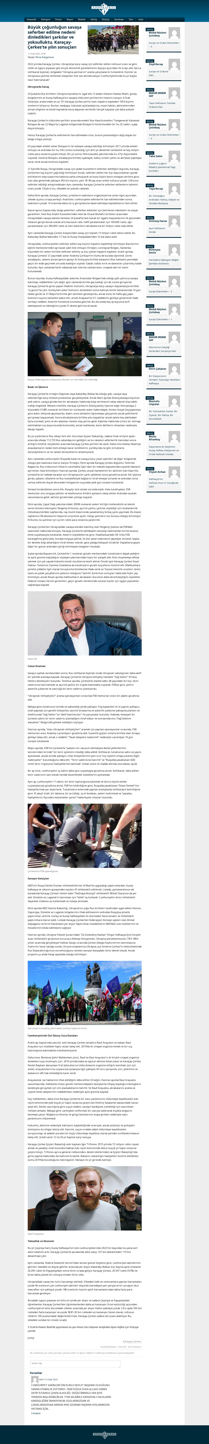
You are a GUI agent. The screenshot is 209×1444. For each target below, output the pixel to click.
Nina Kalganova (44, 57)
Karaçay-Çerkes (132, 1341)
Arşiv (141, 19)
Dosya (58, 19)
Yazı (131, 19)
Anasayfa (31, 19)
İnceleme (119, 19)
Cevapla (35, 1413)
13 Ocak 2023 (51, 1379)
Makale (82, 19)
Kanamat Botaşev (108, 1346)
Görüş (94, 19)
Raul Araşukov (134, 1346)
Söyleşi (105, 19)
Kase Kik (122, 1346)
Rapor (70, 19)
